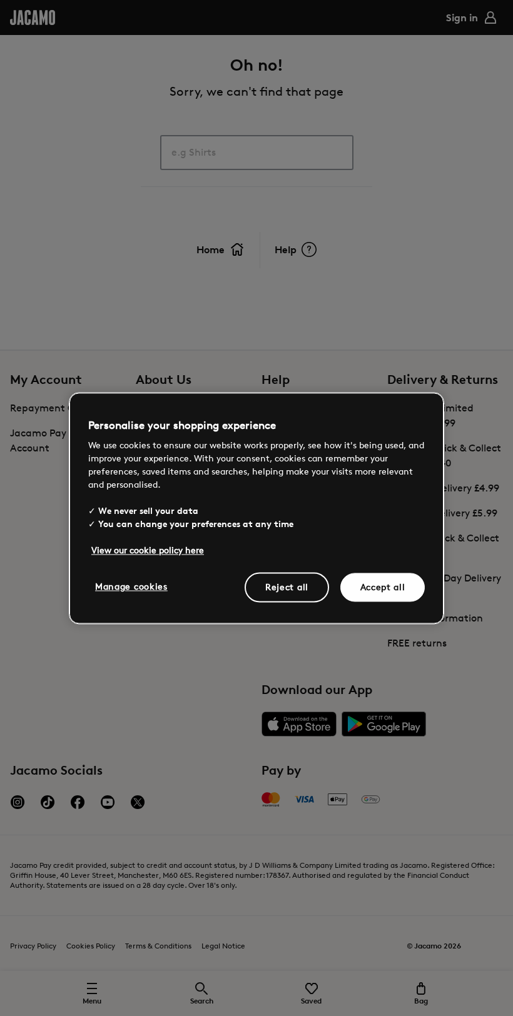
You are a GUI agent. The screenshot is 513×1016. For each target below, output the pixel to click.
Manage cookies (131, 586)
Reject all (286, 586)
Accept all (382, 586)
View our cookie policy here (147, 550)
